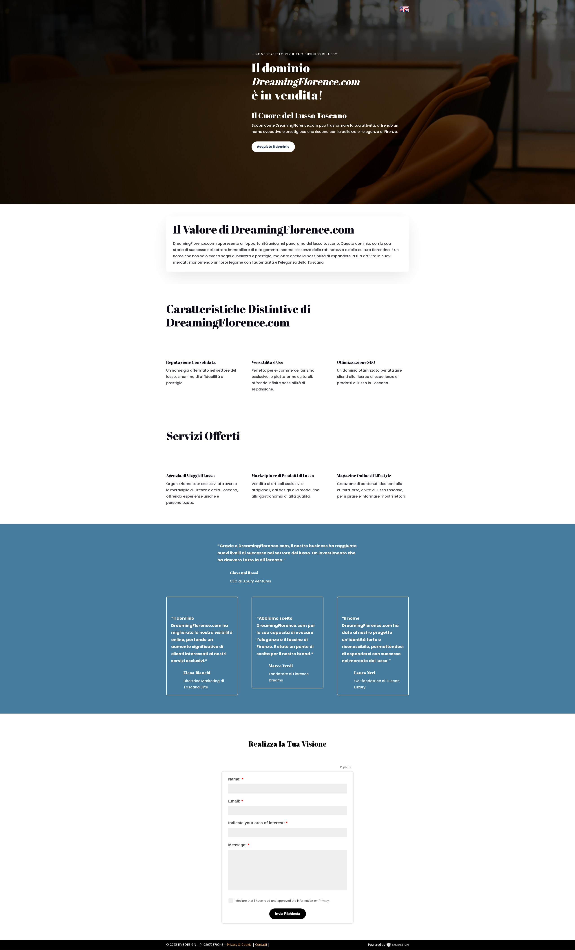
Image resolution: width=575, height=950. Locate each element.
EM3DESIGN (401, 945)
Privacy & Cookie (239, 944)
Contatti (261, 944)
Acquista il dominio (273, 146)
